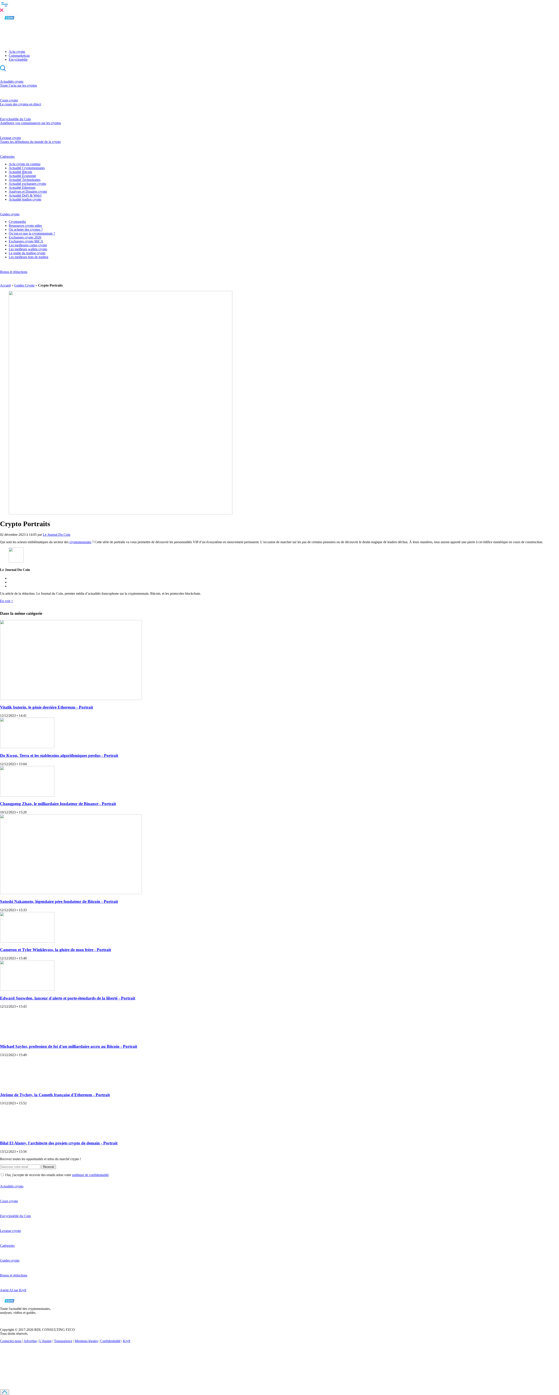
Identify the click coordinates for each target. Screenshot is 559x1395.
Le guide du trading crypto (27, 253)
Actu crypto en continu (24, 164)
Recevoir (48, 1166)
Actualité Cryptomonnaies (27, 168)
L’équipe (45, 1341)
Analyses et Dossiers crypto (28, 191)
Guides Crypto (24, 285)
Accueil (5, 285)
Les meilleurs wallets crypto (28, 249)
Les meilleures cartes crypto (28, 245)
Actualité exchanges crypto (27, 184)
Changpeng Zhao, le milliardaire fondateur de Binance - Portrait (58, 803)
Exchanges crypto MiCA (26, 241)
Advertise (30, 1341)
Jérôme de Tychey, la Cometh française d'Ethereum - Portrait (55, 1095)
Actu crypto (17, 51)
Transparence (63, 1341)
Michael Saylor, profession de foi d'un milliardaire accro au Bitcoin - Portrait (68, 1046)
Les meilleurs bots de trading (28, 257)
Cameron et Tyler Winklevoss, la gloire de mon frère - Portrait (55, 949)
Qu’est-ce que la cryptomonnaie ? (32, 233)
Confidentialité (110, 1341)
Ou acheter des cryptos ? (26, 229)
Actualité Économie (22, 176)
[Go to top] (4, 1392)
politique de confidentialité (90, 1175)
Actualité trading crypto (25, 199)
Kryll (126, 1341)
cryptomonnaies (80, 542)
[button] (279, 6)
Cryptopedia (17, 221)
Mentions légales (86, 1341)
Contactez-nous (10, 1341)
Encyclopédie (18, 59)
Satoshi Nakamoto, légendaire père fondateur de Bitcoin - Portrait (59, 901)
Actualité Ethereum (22, 187)
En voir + (6, 601)
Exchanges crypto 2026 (25, 237)
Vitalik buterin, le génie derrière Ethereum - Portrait (46, 707)
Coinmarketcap (19, 55)
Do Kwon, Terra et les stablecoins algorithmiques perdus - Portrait (59, 755)
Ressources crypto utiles (25, 225)
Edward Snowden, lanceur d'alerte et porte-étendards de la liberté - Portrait (67, 998)
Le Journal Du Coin (56, 534)
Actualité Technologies (24, 180)
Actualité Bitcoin (20, 172)
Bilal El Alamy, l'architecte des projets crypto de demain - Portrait (58, 1143)
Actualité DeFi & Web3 (25, 195)
